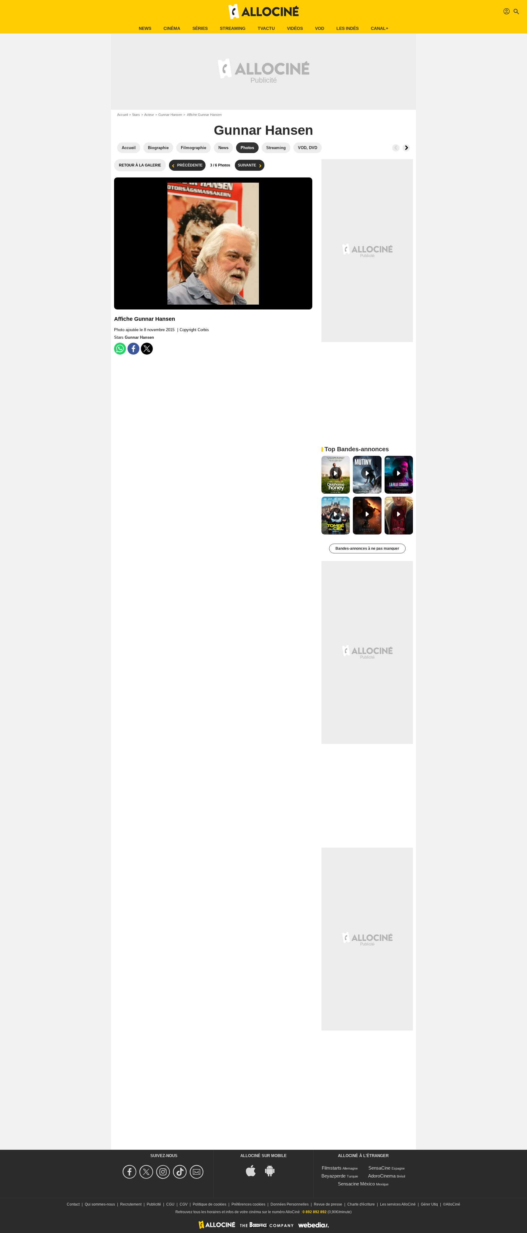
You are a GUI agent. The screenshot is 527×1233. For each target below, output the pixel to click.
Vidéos (295, 28)
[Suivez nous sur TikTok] (180, 1172)
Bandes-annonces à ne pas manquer (367, 548)
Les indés (347, 28)
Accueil (122, 114)
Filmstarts (332, 1167)
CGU (170, 1204)
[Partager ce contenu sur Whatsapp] (120, 349)
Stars (136, 114)
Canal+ (379, 28)
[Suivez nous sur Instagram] (164, 1172)
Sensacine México (356, 1183)
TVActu (266, 28)
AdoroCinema (382, 1175)
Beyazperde (333, 1175)
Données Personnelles (290, 1204)
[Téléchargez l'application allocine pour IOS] (254, 1170)
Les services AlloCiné (398, 1204)
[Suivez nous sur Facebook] (130, 1172)
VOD (319, 28)
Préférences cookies (248, 1204)
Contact (73, 1204)
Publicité (154, 1204)
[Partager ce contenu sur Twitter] (147, 349)
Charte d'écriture (361, 1204)
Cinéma (171, 28)
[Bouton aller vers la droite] (406, 148)
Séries (200, 28)
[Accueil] (263, 11)
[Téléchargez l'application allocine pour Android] (273, 1170)
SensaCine (379, 1167)
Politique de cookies (209, 1204)
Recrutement (131, 1204)
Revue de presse (328, 1204)
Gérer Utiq (429, 1204)
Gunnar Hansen (170, 114)
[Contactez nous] (197, 1172)
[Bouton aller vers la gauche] (396, 148)
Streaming (233, 28)
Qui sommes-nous (100, 1204)
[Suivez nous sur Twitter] (147, 1172)
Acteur (149, 114)
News (145, 28)
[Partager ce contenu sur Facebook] (133, 349)
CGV (184, 1204)
